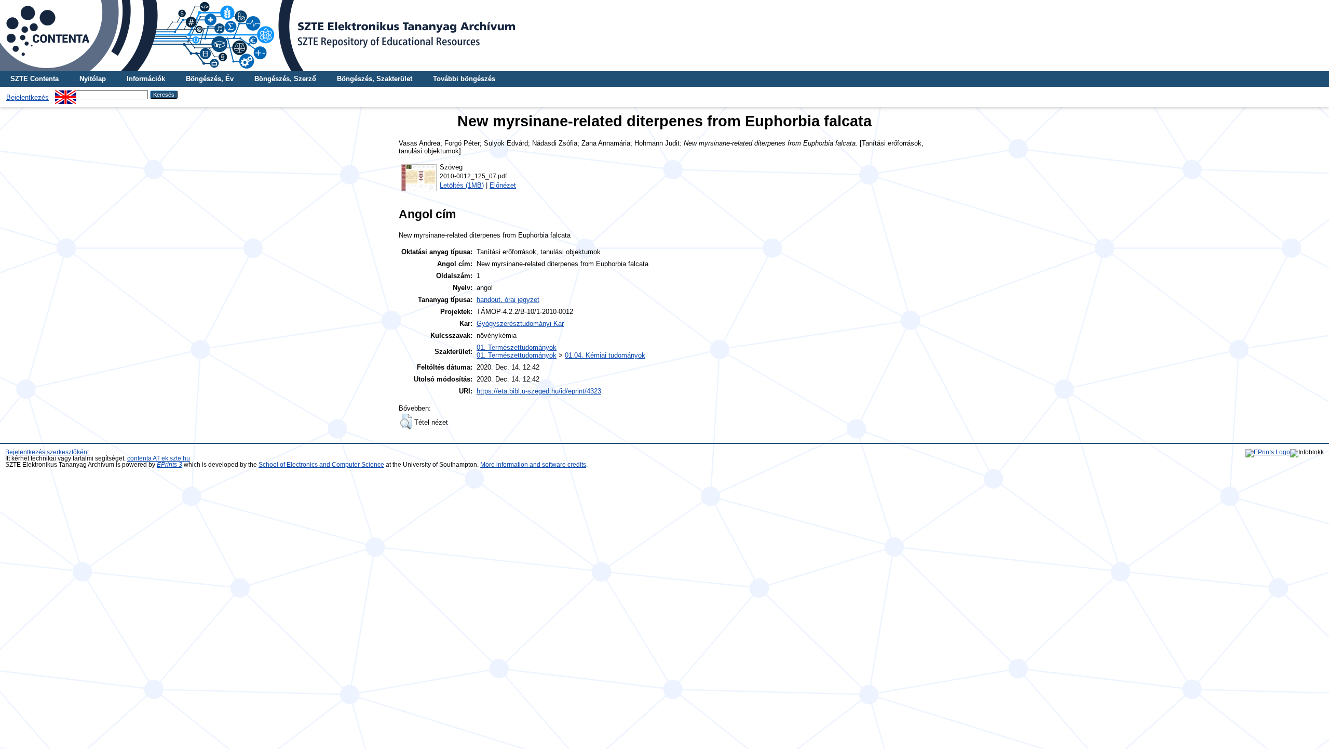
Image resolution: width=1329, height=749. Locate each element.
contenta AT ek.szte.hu (158, 458)
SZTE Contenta (34, 79)
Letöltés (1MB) (462, 185)
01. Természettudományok (517, 347)
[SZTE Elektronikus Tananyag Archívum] (664, 35)
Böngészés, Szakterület (374, 79)
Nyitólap (92, 79)
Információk (146, 79)
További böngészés (464, 79)
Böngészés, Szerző (285, 79)
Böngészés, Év (210, 79)
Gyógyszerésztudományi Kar (520, 323)
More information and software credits (533, 465)
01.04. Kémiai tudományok (605, 355)
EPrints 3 (169, 465)
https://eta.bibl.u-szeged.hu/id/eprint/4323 (539, 391)
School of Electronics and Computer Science (321, 465)
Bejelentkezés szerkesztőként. (47, 452)
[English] (65, 94)
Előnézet (503, 185)
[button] (406, 421)
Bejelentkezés (27, 97)
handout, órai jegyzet (508, 300)
